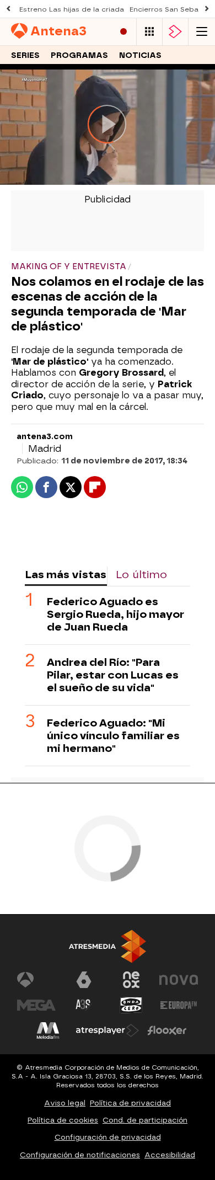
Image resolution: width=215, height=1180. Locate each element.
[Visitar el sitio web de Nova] (178, 979)
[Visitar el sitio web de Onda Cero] (131, 1005)
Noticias (140, 55)
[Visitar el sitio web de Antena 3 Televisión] (36, 979)
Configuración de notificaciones (80, 1155)
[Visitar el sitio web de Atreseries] (83, 1005)
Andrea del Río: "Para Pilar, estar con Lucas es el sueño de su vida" (113, 675)
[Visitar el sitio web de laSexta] (83, 979)
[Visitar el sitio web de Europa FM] (178, 1005)
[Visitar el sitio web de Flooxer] (167, 1030)
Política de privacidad (130, 1103)
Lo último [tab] (141, 574)
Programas (79, 55)
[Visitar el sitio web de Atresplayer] (107, 1030)
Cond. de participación (145, 1120)
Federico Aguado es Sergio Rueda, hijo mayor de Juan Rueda (115, 614)
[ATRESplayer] (175, 31)
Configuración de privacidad (108, 1137)
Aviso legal (64, 1103)
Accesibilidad (169, 1155)
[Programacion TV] (149, 31)
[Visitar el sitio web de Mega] (36, 1005)
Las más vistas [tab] (65, 574)
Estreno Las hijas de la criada (71, 9)
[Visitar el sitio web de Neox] (131, 979)
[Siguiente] (206, 9)
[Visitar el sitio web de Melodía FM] (48, 1030)
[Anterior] (8, 9)
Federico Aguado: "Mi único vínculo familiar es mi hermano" (113, 736)
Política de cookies (63, 1120)
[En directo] (123, 31)
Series (25, 55)
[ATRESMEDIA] (107, 946)
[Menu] (202, 31)
